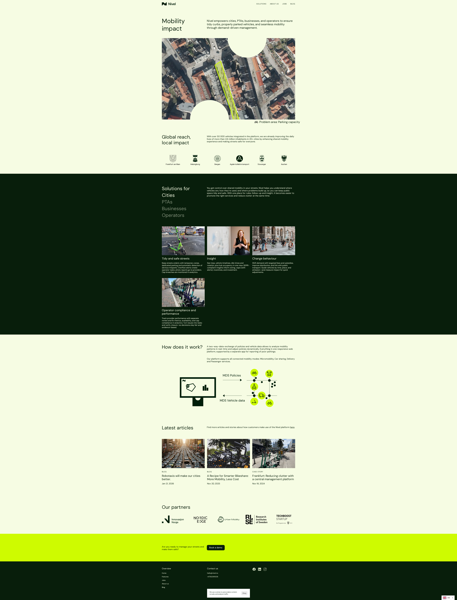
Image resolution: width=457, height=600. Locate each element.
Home (164, 573)
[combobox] (448, 597)
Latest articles (177, 428)
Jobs (284, 4)
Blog (292, 4)
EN (449, 598)
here (292, 427)
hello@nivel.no (212, 573)
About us (274, 4)
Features (165, 577)
